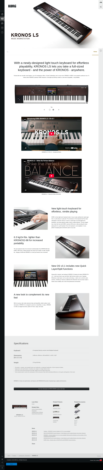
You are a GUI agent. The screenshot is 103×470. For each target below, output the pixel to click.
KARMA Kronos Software (37, 412)
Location (2, 459)
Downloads (34, 410)
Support (2, 32)
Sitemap (99, 456)
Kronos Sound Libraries (37, 409)
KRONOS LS (35, 455)
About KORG (2, 467)
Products (2, 19)
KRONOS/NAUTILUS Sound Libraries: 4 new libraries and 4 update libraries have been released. (65, 438)
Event (33, 404)
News (2, 456)
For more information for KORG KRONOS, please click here (51, 388)
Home (2, 14)
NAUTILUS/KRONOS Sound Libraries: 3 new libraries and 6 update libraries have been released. (65, 433)
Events (2, 28)
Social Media (2, 462)
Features (2, 23)
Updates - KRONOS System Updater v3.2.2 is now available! (57, 431)
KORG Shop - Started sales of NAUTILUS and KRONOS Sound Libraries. (60, 440)
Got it (11, 464)
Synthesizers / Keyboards (24, 455)
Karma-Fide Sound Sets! (37, 413)
